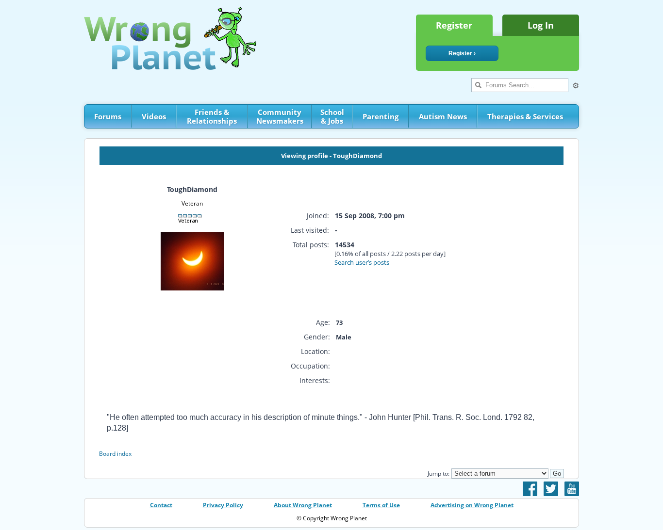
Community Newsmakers (279, 116)
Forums (107, 116)
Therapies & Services (525, 116)
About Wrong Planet (303, 505)
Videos (154, 116)
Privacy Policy (223, 505)
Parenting (380, 116)
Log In (541, 25)
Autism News (443, 116)
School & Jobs (332, 116)
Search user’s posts (361, 262)
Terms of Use (381, 505)
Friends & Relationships (212, 116)
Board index (115, 454)
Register (454, 25)
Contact (161, 505)
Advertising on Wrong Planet (472, 505)
